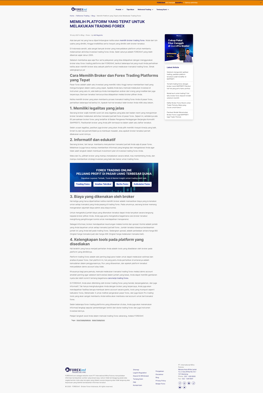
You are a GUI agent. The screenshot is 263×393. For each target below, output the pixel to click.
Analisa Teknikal (103, 184)
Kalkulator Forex (142, 184)
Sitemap (136, 370)
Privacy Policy (161, 381)
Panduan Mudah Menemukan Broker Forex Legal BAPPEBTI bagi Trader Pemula (178, 114)
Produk (118, 9)
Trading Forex (83, 184)
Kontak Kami (137, 385)
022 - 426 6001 (187, 379)
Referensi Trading (144, 9)
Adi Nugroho (98, 35)
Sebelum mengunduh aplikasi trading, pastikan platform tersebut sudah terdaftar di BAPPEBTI (177, 75)
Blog (93, 16)
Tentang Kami (161, 9)
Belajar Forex (160, 384)
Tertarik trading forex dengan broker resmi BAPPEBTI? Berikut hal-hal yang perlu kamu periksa (179, 86)
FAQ (134, 382)
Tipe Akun (130, 9)
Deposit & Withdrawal (141, 376)
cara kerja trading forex (118, 278)
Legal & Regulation (140, 373)
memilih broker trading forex (132, 40)
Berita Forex (122, 184)
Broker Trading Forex (98, 320)
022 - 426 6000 (190, 376)
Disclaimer (159, 374)
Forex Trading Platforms (84, 320)
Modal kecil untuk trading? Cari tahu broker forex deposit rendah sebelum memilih (179, 95)
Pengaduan (160, 371)
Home (72, 16)
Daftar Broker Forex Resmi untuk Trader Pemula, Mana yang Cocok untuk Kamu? (179, 105)
